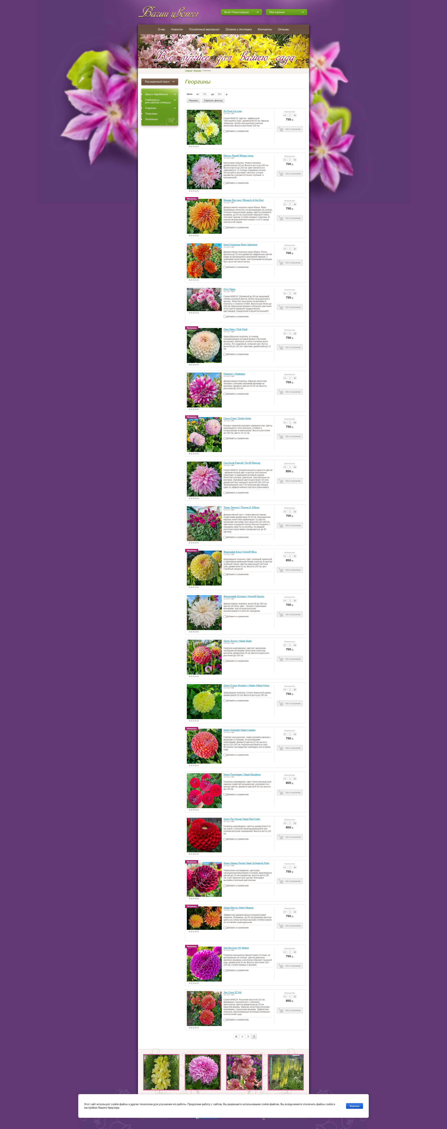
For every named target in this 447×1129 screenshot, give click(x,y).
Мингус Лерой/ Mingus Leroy (238, 155)
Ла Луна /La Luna (233, 111)
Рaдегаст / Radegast (234, 374)
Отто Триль (230, 289)
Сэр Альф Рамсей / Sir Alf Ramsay (242, 463)
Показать (193, 100)
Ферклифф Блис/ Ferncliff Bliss (240, 552)
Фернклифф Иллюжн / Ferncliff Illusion (244, 596)
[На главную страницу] (168, 12)
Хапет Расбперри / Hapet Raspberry (242, 774)
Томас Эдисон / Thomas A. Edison (241, 507)
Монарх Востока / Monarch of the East (243, 200)
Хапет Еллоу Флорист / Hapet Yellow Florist (246, 685)
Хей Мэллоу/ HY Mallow (236, 948)
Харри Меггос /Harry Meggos (239, 907)
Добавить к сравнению (237, 131)
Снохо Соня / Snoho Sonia (237, 418)
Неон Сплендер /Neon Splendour (240, 244)
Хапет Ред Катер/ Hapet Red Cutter (242, 819)
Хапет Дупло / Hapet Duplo (238, 641)
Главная (188, 70)
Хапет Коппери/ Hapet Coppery (240, 730)
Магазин (197, 70)
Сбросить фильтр (213, 100)
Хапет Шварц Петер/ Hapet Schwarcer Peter (246, 863)
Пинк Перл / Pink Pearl (235, 329)
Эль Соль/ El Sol (232, 992)
